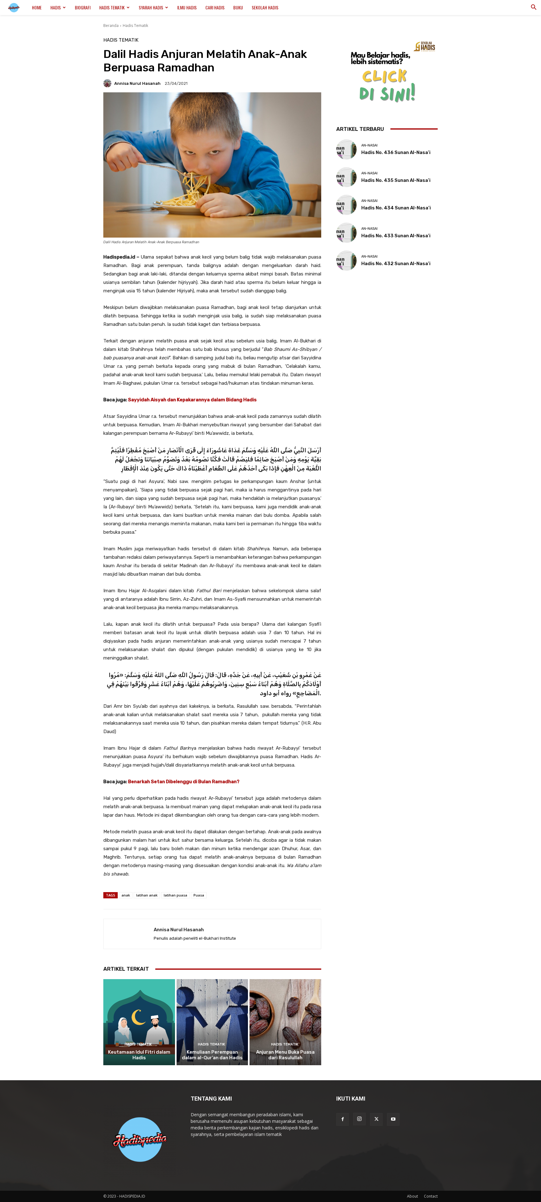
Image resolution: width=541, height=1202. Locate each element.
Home (37, 7)
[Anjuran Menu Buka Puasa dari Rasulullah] (285, 1022)
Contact (431, 1196)
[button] (533, 8)
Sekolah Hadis (265, 7)
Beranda (111, 25)
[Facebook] (342, 1119)
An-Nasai (369, 145)
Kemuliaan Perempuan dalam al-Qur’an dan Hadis (212, 1055)
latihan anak (146, 895)
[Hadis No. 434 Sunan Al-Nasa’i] (346, 205)
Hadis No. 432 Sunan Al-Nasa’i (395, 263)
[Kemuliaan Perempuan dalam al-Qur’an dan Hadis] (212, 1022)
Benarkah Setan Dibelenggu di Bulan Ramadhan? (183, 781)
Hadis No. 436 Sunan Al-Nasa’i (395, 152)
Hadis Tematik (112, 7)
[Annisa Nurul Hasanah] (108, 83)
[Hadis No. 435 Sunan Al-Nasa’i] (346, 177)
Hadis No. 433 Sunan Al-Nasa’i (395, 236)
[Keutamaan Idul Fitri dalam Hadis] (139, 1022)
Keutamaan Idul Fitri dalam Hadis (139, 1055)
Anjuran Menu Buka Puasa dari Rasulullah (285, 1055)
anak (125, 895)
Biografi (82, 7)
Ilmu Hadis (187, 7)
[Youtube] (393, 1119)
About (412, 1196)
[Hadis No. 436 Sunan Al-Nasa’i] (346, 149)
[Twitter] (376, 1119)
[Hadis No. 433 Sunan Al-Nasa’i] (346, 233)
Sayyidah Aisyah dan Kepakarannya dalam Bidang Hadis (192, 400)
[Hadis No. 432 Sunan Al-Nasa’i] (346, 260)
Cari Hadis (214, 7)
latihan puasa (175, 895)
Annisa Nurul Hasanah (137, 83)
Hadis (55, 7)
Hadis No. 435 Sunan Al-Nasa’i (395, 180)
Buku (238, 7)
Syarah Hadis (151, 7)
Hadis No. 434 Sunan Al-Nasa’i (396, 208)
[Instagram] (359, 1119)
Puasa (198, 895)
